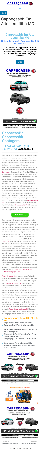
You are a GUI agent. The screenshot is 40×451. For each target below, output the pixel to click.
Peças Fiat (5, 241)
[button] (20, 8)
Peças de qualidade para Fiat (19, 309)
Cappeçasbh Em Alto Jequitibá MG (20, 36)
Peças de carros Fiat (9, 276)
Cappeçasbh (6, 172)
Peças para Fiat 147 (22, 205)
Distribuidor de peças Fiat (23, 269)
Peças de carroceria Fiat (13, 283)
